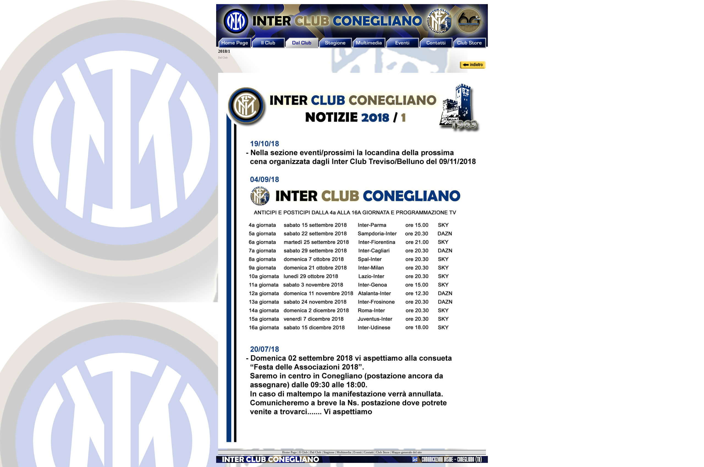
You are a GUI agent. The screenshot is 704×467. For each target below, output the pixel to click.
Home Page (289, 452)
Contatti (369, 452)
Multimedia (344, 452)
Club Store (382, 452)
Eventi (357, 452)
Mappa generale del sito (407, 452)
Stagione (328, 452)
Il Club (303, 452)
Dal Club (315, 452)
